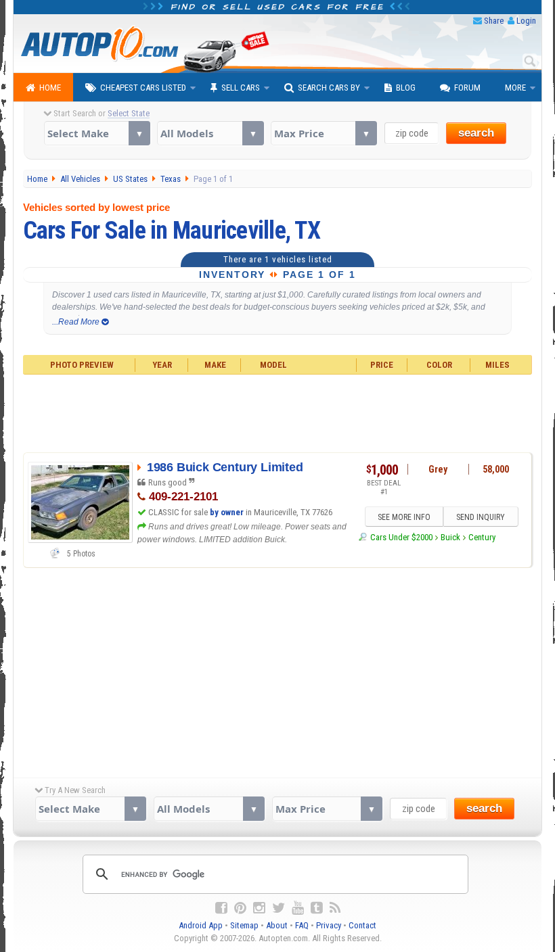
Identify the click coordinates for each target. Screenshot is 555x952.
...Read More (77, 322)
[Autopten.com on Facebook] (221, 908)
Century (481, 537)
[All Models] (210, 133)
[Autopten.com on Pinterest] (240, 908)
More (515, 87)
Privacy (328, 925)
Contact (362, 925)
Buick (450, 537)
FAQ (302, 925)
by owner (227, 512)
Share (494, 21)
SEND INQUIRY (480, 517)
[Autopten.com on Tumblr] (317, 908)
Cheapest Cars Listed (143, 87)
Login (526, 21)
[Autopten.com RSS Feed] (335, 908)
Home (50, 87)
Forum (467, 87)
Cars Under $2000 (401, 537)
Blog (406, 87)
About (277, 925)
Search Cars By (329, 87)
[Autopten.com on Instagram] (259, 908)
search (476, 132)
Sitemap (244, 925)
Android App (201, 925)
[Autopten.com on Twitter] (278, 908)
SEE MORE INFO (404, 517)
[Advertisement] (278, 411)
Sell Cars (240, 87)
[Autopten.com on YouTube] (298, 908)
